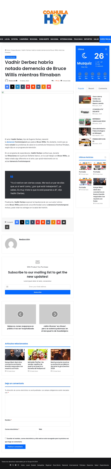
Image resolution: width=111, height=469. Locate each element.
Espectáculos (15, 50)
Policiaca (78, 39)
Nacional (55, 39)
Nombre (8, 420)
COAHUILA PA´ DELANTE (98, 110)
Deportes (88, 39)
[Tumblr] (23, 87)
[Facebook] (7, 87)
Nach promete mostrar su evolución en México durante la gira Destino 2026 (60, 365)
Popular (81, 88)
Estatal (14, 39)
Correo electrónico (12, 429)
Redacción (12, 81)
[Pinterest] (28, 87)
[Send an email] (16, 81)
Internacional (66, 39)
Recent (91, 88)
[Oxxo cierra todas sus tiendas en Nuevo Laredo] (85, 99)
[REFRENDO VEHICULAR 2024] (85, 122)
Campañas (24, 39)
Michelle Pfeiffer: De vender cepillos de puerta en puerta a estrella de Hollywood (36, 365)
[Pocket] (49, 87)
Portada (82, 172)
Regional (34, 39)
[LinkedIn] (17, 87)
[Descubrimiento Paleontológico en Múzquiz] (85, 132)
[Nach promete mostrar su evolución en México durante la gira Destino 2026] (60, 354)
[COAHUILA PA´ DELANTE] (85, 112)
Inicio (8, 50)
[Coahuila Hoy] (55, 18)
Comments (103, 88)
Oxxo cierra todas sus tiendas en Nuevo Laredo (98, 99)
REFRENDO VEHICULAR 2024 (99, 120)
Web (40, 429)
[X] (12, 87)
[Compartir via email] (64, 222)
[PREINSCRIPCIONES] (85, 142)
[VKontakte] (38, 87)
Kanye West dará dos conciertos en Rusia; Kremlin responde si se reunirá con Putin (14, 365)
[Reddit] (33, 87)
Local (7, 39)
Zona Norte (44, 39)
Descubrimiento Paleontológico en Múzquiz (99, 131)
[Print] (7, 227)
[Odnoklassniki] (43, 87)
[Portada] (85, 166)
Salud (96, 39)
